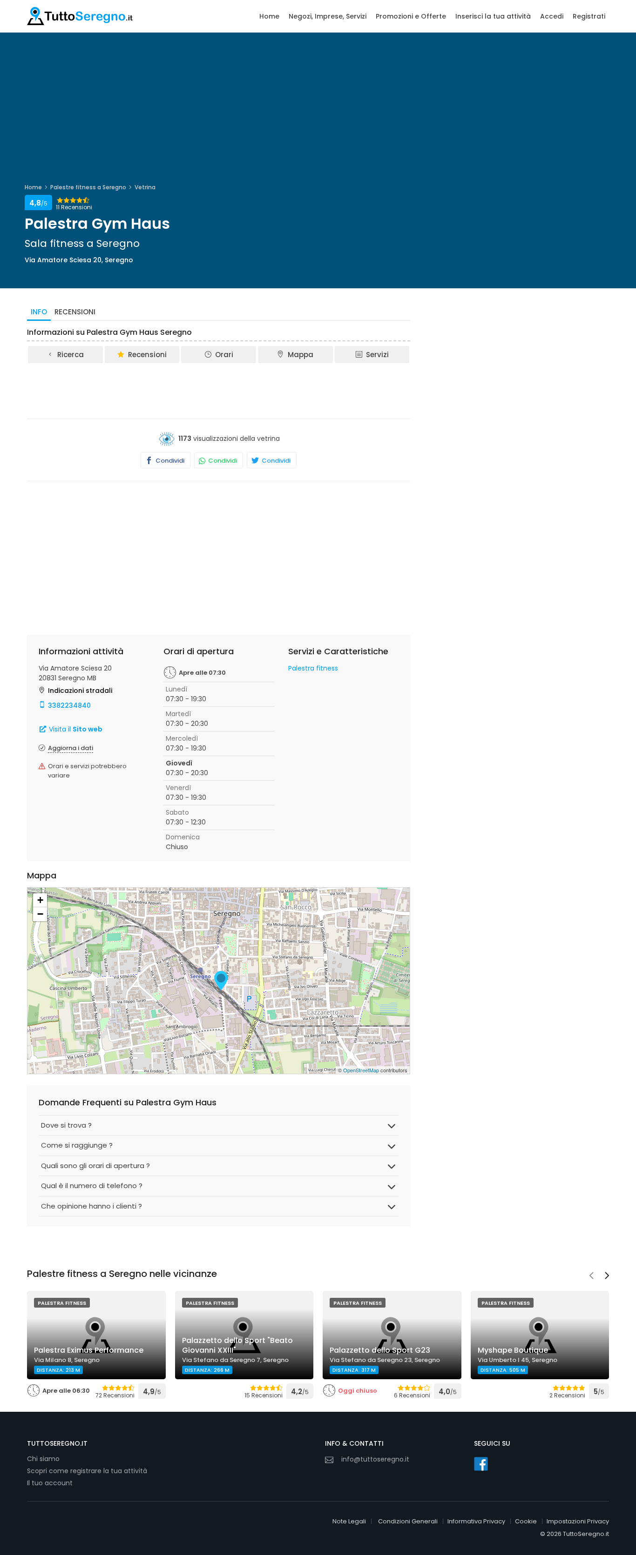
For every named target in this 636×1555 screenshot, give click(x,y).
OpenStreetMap (361, 1070)
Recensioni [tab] (74, 312)
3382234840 (69, 705)
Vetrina (145, 187)
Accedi (551, 16)
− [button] (40, 914)
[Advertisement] (218, 390)
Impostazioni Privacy (578, 1521)
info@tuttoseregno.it (375, 1459)
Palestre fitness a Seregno (88, 187)
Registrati (589, 16)
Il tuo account (50, 1483)
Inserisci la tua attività (493, 16)
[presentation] (591, 1276)
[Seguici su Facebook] (481, 1464)
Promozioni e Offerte (411, 16)
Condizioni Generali (408, 1521)
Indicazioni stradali (80, 690)
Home (269, 16)
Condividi (169, 460)
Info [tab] (39, 312)
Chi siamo (43, 1459)
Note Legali (349, 1521)
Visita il (74, 729)
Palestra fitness (313, 668)
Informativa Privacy (476, 1521)
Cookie (526, 1521)
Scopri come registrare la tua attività (87, 1471)
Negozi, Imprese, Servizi (327, 16)
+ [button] (40, 900)
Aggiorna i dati (70, 748)
